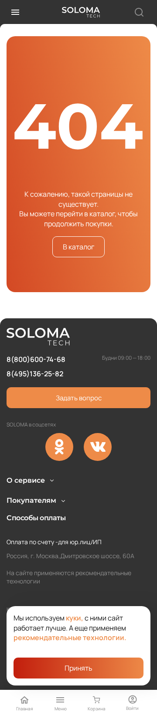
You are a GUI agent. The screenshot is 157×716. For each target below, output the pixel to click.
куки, (74, 618)
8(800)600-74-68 (36, 359)
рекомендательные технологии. (70, 637)
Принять (78, 668)
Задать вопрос (79, 397)
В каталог (78, 247)
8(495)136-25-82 (35, 373)
